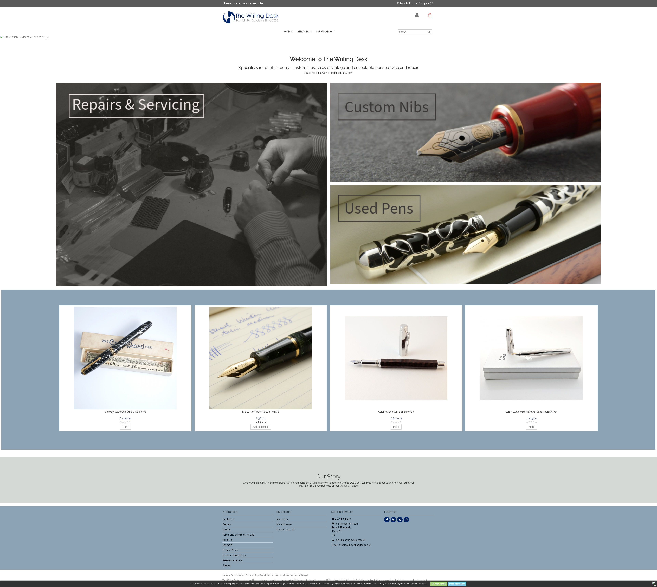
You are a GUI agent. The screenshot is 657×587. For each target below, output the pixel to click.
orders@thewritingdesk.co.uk (355, 545)
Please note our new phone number (244, 3)
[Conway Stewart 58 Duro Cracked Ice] (125, 358)
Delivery (227, 524)
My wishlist (406, 3)
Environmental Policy (234, 555)
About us (228, 539)
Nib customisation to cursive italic (260, 411)
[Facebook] (387, 519)
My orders (282, 519)
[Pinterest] (400, 519)
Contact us (228, 519)
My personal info (285, 529)
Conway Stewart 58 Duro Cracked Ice (125, 411)
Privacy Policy (230, 550)
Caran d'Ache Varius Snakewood (396, 411)
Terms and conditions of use (238, 534)
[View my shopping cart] (429, 15)
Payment (227, 545)
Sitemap (227, 565)
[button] (304, 32)
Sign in (417, 15)
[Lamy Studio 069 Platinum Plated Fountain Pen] (531, 358)
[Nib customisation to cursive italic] (260, 358)
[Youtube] (393, 519)
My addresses (284, 524)
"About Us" (345, 485)
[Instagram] (406, 519)
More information (457, 584)
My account (283, 511)
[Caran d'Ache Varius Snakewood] (396, 358)
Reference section (233, 560)
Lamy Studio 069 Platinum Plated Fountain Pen (531, 411)
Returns (227, 529)
